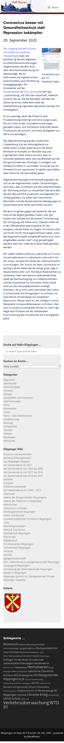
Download (9, 493)
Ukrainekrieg (53, 695)
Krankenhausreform (12, 683)
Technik (7, 430)
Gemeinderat (41, 663)
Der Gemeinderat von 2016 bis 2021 (23, 475)
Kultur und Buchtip (13, 515)
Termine (8, 551)
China (6, 652)
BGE (34, 648)
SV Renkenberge (44, 690)
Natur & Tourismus (14, 529)
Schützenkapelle (10, 691)
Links (6, 522)
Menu (55, 7)
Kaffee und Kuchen (19, 671)
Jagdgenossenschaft (14, 558)
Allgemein (8, 379)
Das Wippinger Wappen (16, 461)
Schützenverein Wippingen (18, 544)
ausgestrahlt (26, 648)
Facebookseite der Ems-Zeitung (21, 91)
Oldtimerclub (45, 683)
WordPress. (33, 736)
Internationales (12, 401)
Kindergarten (26, 675)
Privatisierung (11, 419)
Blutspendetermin (47, 648)
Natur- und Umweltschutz (17, 415)
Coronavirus (16, 652)
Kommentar (10, 408)
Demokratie (10, 383)
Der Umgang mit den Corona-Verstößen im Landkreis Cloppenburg (19, 52)
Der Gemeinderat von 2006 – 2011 (22, 490)
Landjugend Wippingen (16, 565)
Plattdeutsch (10, 540)
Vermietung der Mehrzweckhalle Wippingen (27, 569)
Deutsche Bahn (11, 387)
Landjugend (26, 683)
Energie (7, 394)
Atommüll (10, 644)
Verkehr (7, 433)
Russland (7, 686)
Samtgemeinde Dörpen (24, 686)
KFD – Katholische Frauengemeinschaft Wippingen (31, 562)
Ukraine (21, 694)
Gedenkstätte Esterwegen (18, 663)
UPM (23, 699)
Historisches (10, 504)
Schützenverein (25, 690)
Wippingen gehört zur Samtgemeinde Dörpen (29, 576)
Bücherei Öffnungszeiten (17, 458)
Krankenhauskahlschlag (34, 679)
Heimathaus (20, 667)
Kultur (6, 412)
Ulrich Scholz (12, 699)
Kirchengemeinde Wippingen (19, 511)
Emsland (8, 390)
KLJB (21, 679)
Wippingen (9, 437)
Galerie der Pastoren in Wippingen (22, 501)
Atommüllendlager (11, 648)
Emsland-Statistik (31, 656)
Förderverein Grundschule (28, 659)
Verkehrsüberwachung (26, 703)
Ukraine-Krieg (37, 694)
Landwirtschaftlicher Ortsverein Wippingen (27, 519)
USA (27, 699)
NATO (35, 683)
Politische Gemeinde (14, 486)
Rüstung (8, 423)
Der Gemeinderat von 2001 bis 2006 (23, 468)
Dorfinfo (8, 479)
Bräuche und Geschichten (17, 454)
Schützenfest (42, 686)
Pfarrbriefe (9, 537)
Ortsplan (8, 483)
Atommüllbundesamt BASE (31, 644)
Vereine (7, 554)
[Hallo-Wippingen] (30, 10)
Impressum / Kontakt (15, 508)
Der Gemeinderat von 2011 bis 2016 (23, 472)
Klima (6, 405)
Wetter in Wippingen (14, 572)
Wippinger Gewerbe (14, 580)
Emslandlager (44, 656)
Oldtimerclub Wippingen (16, 533)
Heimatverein (38, 666)
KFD (16, 675)
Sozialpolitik (10, 426)
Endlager (8, 659)
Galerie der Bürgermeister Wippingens (25, 497)
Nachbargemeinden (14, 526)
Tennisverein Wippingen (17, 547)
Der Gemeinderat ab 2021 (17, 465)
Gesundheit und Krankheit (18, 397)
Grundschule (8, 667)
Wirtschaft (9, 440)
